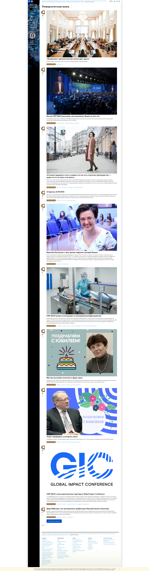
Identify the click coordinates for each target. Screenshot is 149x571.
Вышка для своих (59, 64)
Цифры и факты (44, 539)
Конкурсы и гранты (76, 548)
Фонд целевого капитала (46, 550)
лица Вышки (70, 187)
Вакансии (31, 24)
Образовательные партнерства (62, 555)
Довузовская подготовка (61, 541)
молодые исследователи (78, 187)
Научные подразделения (73, 533)
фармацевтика (78, 325)
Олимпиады (59, 542)
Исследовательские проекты (78, 541)
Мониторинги (75, 542)
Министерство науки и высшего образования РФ (108, 540)
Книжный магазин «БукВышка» (93, 542)
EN (112, 1)
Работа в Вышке (44, 564)
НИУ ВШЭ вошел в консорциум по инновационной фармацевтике (74, 315)
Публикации (31, 22)
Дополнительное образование (62, 550)
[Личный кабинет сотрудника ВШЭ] (117, 1)
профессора (59, 384)
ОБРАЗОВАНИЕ (60, 538)
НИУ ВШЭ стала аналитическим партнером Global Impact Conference (76, 494)
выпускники (58, 187)
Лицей (58, 539)
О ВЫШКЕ (44, 538)
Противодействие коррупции (47, 552)
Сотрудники (31, 13)
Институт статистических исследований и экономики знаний (69, 200)
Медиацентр (90, 545)
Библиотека (90, 539)
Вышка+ (58, 545)
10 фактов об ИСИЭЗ (55, 191)
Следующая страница (54, 521)
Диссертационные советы (77, 544)
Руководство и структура (46, 541)
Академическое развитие (77, 547)
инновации (73, 325)
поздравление (70, 517)
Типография (90, 544)
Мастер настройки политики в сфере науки (64, 377)
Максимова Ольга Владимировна (32, 42)
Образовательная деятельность (32, 20)
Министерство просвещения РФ (109, 542)
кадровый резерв (65, 263)
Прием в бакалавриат (61, 544)
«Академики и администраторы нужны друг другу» (68, 58)
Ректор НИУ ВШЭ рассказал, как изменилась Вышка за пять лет (73, 116)
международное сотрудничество (83, 504)
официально (64, 517)
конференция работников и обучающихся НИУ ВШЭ (72, 123)
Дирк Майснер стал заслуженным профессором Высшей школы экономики (78, 508)
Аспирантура (59, 548)
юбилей (63, 384)
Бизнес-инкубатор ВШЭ (61, 553)
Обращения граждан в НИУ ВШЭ (47, 548)
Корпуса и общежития (45, 545)
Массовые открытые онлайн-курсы (109, 544)
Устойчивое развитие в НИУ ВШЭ (47, 542)
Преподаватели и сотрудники (47, 544)
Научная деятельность (32, 16)
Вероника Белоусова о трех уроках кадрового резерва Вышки (72, 252)
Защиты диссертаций (76, 545)
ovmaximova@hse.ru (32, 44)
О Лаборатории (32, 10)
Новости (67, 534)
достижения (59, 200)
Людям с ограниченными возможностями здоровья (46, 561)
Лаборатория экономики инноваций (58, 534)
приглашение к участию (71, 504)
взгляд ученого (64, 187)
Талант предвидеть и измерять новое (62, 436)
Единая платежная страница (46, 562)
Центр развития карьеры (61, 552)
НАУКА (74, 538)
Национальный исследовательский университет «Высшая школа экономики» (55, 533)
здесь (94, 568)
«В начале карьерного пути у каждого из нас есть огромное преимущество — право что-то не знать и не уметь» (79, 176)
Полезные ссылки (32, 27)
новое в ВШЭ (59, 325)
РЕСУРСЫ (90, 538)
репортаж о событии (60, 123)
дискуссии (64, 504)
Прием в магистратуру (61, 547)
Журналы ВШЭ (90, 547)
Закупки (43, 547)
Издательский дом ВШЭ (92, 541)
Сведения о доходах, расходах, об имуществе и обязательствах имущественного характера (48, 554)
